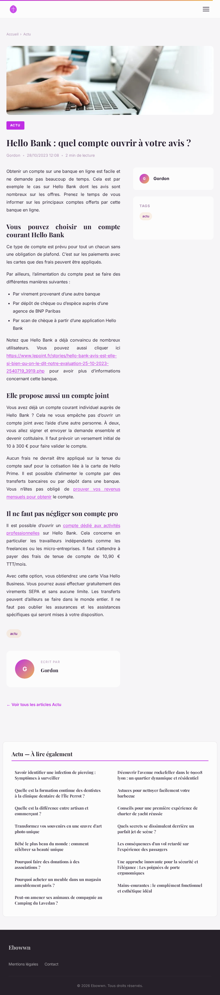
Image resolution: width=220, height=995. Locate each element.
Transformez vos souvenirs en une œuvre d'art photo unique (58, 828)
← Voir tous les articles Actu (33, 704)
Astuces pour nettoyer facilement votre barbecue (154, 793)
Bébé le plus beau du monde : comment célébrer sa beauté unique (52, 846)
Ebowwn (20, 947)
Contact (51, 964)
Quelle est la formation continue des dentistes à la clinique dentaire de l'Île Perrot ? (58, 793)
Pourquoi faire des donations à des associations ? (47, 864)
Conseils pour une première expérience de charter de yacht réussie (158, 810)
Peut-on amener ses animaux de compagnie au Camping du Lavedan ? (58, 900)
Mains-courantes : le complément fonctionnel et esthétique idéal (160, 888)
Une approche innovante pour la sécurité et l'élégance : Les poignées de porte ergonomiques (158, 867)
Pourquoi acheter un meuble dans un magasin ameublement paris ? (58, 882)
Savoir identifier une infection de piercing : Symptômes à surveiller (55, 775)
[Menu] (206, 9)
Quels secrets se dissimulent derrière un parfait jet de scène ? (156, 828)
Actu (27, 34)
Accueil (12, 34)
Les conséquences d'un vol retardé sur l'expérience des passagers (153, 846)
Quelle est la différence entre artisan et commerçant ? (51, 810)
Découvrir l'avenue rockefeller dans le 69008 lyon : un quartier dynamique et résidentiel (160, 775)
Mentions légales (23, 964)
